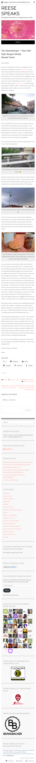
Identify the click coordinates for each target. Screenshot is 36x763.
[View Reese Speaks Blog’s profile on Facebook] (4, 449)
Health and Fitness (8, 499)
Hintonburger (24, 69)
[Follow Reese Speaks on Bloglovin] (10, 567)
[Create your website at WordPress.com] (18, 2)
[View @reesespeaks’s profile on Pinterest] (10, 449)
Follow (7, 590)
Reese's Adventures (9, 523)
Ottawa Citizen (19, 83)
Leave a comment (29, 381)
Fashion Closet (7, 496)
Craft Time (6, 493)
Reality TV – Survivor (9, 518)
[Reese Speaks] (18, 39)
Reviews (5, 537)
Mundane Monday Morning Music (13, 510)
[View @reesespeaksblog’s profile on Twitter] (6, 449)
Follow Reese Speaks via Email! (17, 576)
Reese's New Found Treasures (12, 529)
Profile (5, 512)
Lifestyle (5, 504)
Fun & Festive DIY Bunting (10, 480)
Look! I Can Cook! (8, 507)
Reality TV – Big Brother (10, 515)
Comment (28, 410)
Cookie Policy (9, 755)
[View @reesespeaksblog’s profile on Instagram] (8, 449)
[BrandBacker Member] (12, 735)
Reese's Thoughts (8, 531)
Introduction (6, 501)
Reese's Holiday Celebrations (12, 526)
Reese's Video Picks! (9, 534)
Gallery (5, 379)
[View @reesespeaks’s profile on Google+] (12, 449)
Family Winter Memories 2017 (12, 467)
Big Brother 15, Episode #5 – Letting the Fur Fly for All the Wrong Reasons (26, 387)
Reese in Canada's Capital (11, 520)
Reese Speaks (10, 10)
